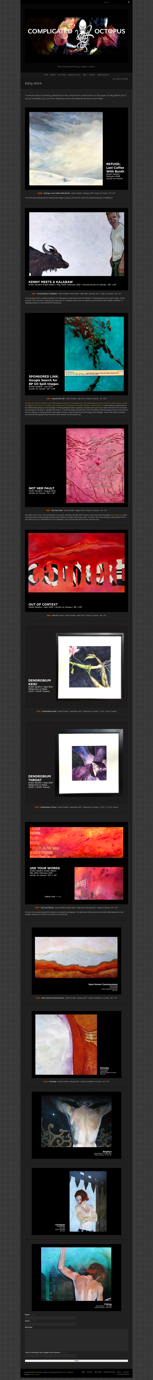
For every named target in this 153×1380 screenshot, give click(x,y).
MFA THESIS (62, 75)
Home (113, 79)
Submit (76, 1361)
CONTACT (92, 75)
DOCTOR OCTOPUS (103, 75)
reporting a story (117, 515)
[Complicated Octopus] (76, 10)
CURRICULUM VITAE (74, 75)
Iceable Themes (35, 1374)
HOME (46, 75)
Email (30, 1321)
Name (31, 1315)
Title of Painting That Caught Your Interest (46, 1352)
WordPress (64, 1372)
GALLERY (53, 75)
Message (28, 1327)
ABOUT (85, 75)
